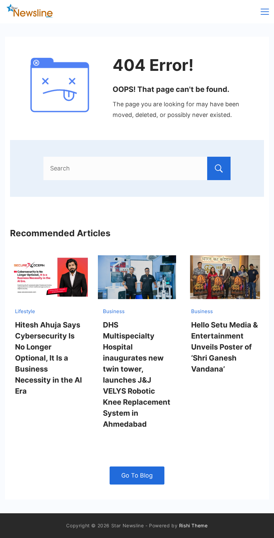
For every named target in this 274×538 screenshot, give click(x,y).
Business (114, 311)
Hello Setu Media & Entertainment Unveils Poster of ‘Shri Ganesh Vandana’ (224, 346)
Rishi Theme (193, 525)
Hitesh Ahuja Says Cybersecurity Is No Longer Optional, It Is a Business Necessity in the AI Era (48, 357)
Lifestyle (25, 311)
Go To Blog (137, 475)
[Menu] (265, 12)
